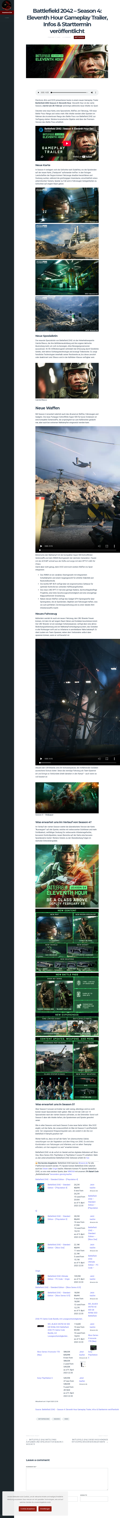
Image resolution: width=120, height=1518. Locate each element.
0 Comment (66, 37)
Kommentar (31, 1467)
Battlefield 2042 (43, 1419)
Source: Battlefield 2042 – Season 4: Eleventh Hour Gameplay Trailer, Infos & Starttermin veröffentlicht (77, 1409)
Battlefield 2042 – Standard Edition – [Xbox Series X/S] (58, 1287)
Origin (55, 1169)
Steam (45, 1169)
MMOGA (71, 1171)
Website (83, 1495)
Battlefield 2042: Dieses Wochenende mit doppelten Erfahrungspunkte (90, 1441)
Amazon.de (83, 1163)
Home (7, 18)
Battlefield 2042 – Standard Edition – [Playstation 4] (56, 1179)
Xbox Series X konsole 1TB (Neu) (93, 1338)
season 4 (57, 1419)
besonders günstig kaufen (61, 1174)
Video (66, 1419)
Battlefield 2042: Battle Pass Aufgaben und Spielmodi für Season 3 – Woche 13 (45, 1442)
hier (87, 1158)
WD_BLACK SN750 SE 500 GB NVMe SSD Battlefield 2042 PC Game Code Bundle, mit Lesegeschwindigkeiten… (59, 1330)
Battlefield (79, 37)
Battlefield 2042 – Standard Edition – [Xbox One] (92, 1233)
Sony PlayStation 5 (93, 1355)
